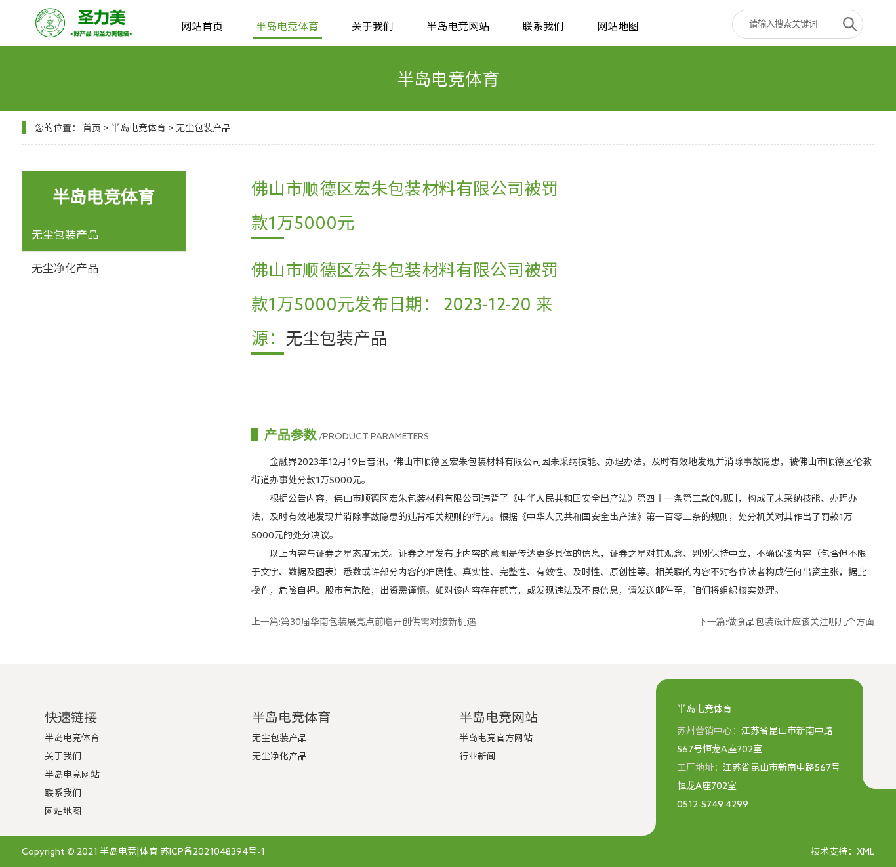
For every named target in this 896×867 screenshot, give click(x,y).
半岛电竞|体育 (129, 851)
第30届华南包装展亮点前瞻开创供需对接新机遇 (378, 621)
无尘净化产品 (64, 267)
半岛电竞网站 (457, 26)
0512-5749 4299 (712, 804)
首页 (92, 127)
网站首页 (202, 26)
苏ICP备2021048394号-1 (212, 851)
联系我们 (543, 26)
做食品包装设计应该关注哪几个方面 (800, 621)
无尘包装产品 (203, 127)
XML (865, 851)
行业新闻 (477, 756)
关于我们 (373, 26)
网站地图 (618, 26)
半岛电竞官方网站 (496, 737)
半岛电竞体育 (287, 26)
